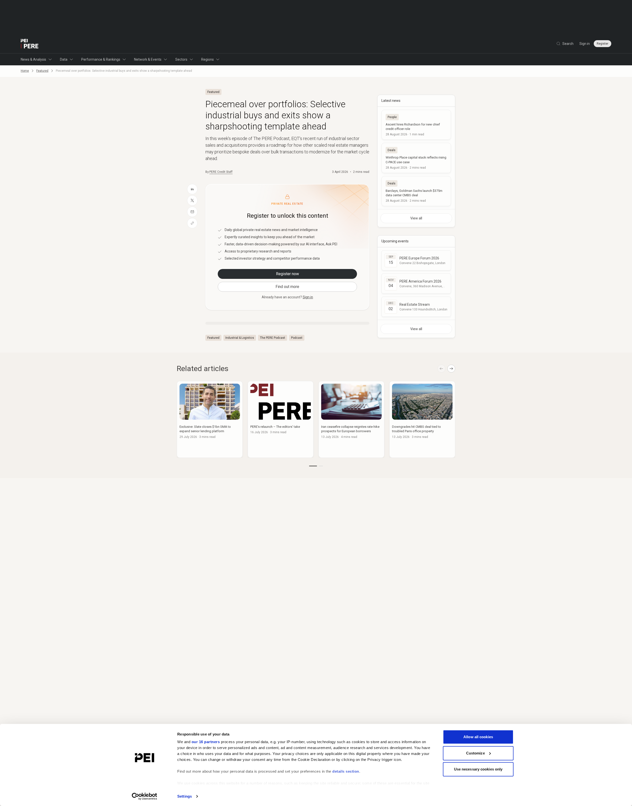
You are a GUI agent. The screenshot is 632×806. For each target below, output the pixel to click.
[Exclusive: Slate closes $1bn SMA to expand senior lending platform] (209, 419)
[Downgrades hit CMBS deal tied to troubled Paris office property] (422, 419)
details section (345, 771)
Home (25, 70)
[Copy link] (192, 223)
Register (602, 43)
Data (63, 59)
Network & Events (147, 59)
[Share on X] (192, 200)
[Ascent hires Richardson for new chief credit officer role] (416, 125)
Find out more (287, 286)
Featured (42, 70)
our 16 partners (206, 742)
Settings (184, 796)
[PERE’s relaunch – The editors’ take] (280, 419)
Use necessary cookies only (478, 769)
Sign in (584, 44)
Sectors (181, 59)
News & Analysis (33, 59)
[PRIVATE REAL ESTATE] (30, 43)
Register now (287, 273)
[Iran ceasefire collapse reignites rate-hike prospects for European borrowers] (351, 419)
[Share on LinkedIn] (192, 189)
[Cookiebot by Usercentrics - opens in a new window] (144, 796)
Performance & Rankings (100, 59)
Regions (207, 59)
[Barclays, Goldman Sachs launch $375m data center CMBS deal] (416, 191)
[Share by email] (192, 212)
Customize (475, 753)
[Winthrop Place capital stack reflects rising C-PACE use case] (416, 158)
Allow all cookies (478, 737)
